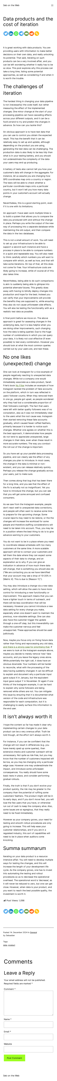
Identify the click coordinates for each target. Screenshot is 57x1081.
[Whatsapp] (16, 33)
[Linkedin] (11, 33)
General (33, 932)
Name (7, 1019)
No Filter (20, 385)
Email (7, 1031)
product (11, 945)
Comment (10, 989)
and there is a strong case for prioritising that (26, 647)
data (5, 945)
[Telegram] (21, 33)
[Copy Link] (36, 33)
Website (8, 1044)
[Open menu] (52, 5)
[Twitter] (5, 33)
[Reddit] (31, 33)
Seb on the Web (11, 5)
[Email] (26, 33)
